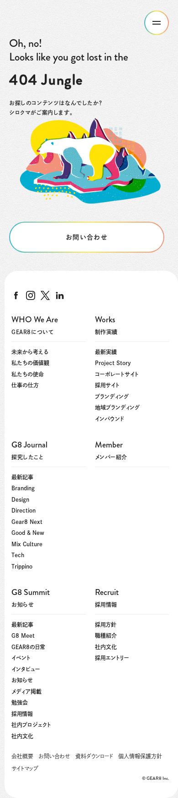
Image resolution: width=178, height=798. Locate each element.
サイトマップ (24, 768)
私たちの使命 (27, 374)
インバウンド (109, 419)
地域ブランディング (117, 407)
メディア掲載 (26, 691)
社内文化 (22, 736)
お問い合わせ (54, 756)
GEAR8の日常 (28, 647)
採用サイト (107, 385)
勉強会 (19, 702)
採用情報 (22, 714)
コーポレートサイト (117, 374)
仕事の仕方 (25, 385)
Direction (23, 510)
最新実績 (106, 352)
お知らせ (22, 680)
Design (20, 499)
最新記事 (22, 477)
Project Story (113, 363)
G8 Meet (23, 635)
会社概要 (22, 756)
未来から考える (29, 352)
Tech (17, 555)
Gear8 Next (26, 521)
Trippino (21, 566)
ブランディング (112, 396)
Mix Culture (26, 544)
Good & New (27, 532)
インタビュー (25, 669)
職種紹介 (106, 635)
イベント (21, 658)
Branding (23, 488)
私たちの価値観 (30, 363)
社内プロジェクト (31, 724)
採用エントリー (112, 658)
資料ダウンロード (94, 756)
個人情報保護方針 (140, 756)
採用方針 (105, 624)
